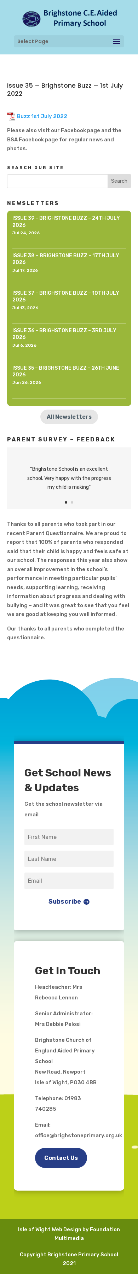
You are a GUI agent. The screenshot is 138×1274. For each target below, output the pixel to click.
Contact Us (61, 1158)
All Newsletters (69, 416)
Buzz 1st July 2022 (42, 116)
